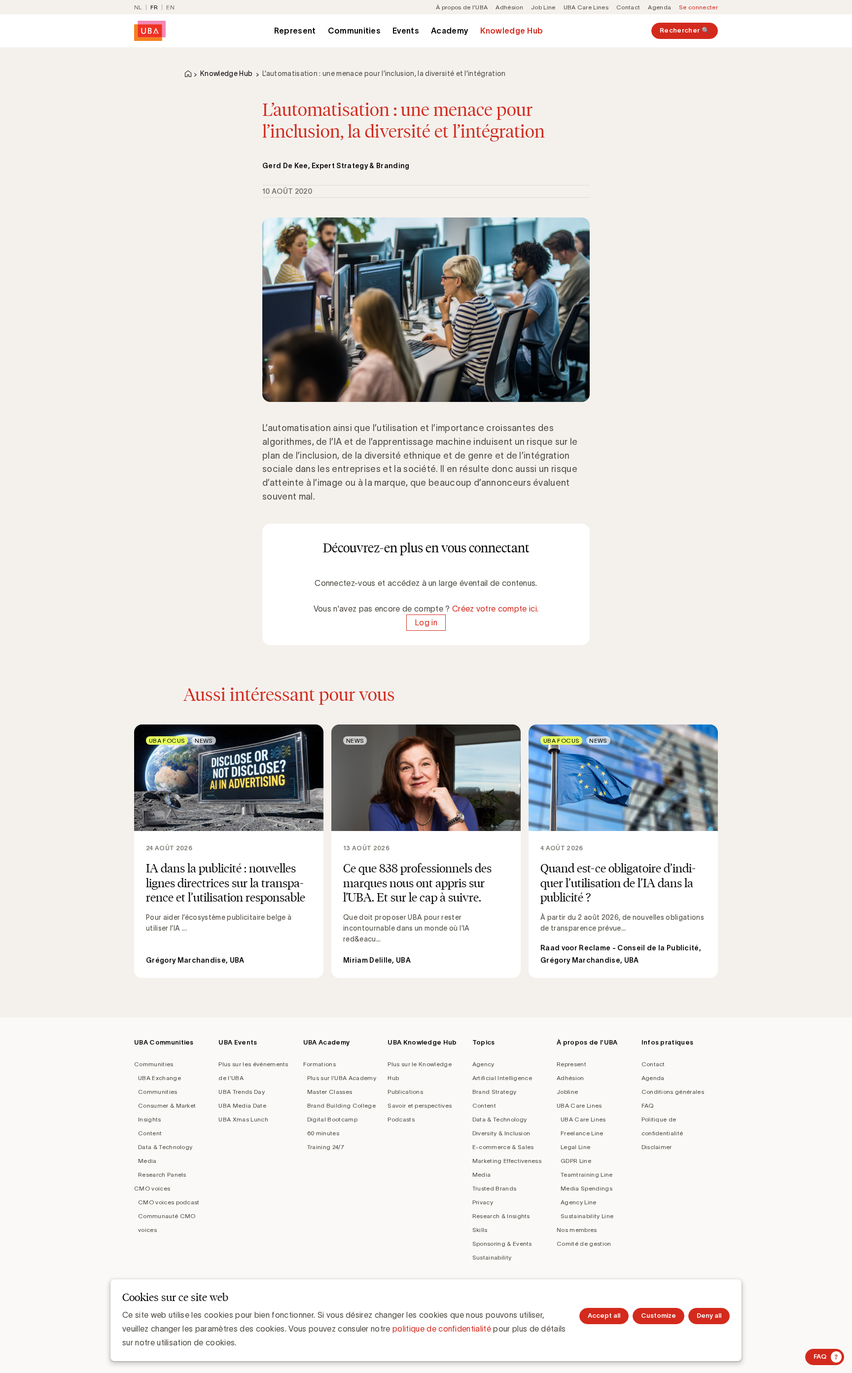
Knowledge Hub (511, 30)
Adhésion (509, 7)
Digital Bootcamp (332, 1119)
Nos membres (577, 1230)
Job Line (543, 7)
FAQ (647, 1105)
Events (405, 30)
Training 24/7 (325, 1147)
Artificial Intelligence (502, 1078)
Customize (658, 1315)
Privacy (482, 1202)
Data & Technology (165, 1147)
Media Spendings (586, 1188)
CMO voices (152, 1188)
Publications (405, 1091)
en (170, 7)
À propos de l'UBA (462, 7)
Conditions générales (672, 1091)
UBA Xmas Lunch (243, 1119)
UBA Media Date (242, 1105)
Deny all (709, 1315)
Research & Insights (501, 1216)
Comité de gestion (584, 1243)
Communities (354, 30)
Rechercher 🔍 (685, 30)
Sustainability (491, 1257)
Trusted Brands (494, 1188)
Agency (483, 1064)
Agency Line (579, 1202)
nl (138, 7)
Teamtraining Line (586, 1174)
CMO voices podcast (169, 1202)
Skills (480, 1230)
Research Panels (162, 1174)
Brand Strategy (494, 1091)
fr (154, 7)
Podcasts (401, 1119)
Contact (628, 7)
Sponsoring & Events (502, 1243)
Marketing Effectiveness (506, 1160)
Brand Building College (341, 1105)
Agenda (659, 7)
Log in (426, 622)
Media (147, 1160)
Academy (449, 30)
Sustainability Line (587, 1216)
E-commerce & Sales (503, 1147)
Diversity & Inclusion (501, 1133)
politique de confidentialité (441, 1328)
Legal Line (575, 1147)
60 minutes (323, 1133)
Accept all (604, 1315)
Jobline (567, 1091)
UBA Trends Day (241, 1091)
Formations (319, 1064)
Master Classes (329, 1091)
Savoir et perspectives (420, 1105)
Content (150, 1133)
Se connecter (698, 7)
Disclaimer (656, 1147)
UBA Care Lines (586, 7)
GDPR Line (576, 1160)
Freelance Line (582, 1133)
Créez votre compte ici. (495, 608)
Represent (295, 30)
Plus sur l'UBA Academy (341, 1078)
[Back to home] (150, 30)
